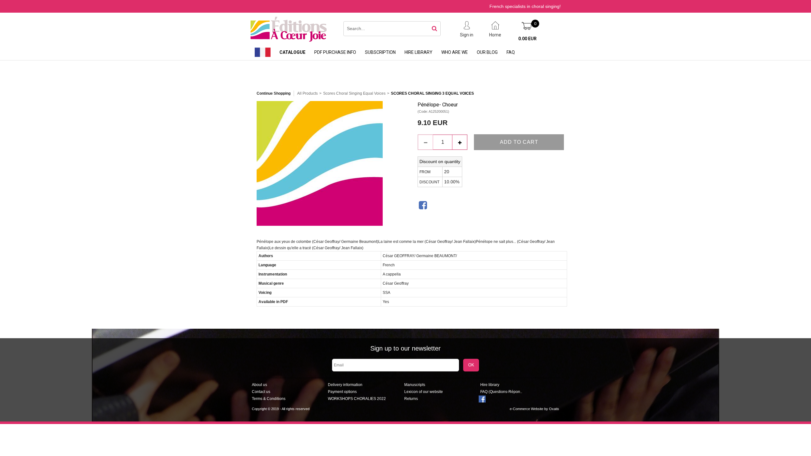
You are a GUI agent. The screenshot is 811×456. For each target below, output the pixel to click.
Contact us (261, 392)
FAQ (511, 52)
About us (259, 385)
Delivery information (345, 385)
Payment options (342, 392)
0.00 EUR (527, 38)
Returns (411, 398)
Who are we (454, 52)
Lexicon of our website (423, 392)
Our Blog (487, 52)
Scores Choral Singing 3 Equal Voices (432, 93)
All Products (307, 93)
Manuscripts (414, 385)
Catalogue (292, 52)
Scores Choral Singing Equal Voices (354, 93)
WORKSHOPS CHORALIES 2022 (357, 398)
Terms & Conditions (268, 398)
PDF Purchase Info (335, 52)
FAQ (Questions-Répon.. (501, 392)
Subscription (380, 52)
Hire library (418, 52)
